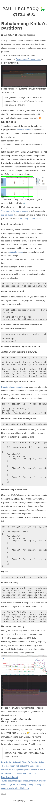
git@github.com (16, 252)
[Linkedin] (20, 15)
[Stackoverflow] (24, 15)
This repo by (6, 211)
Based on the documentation (13, 387)
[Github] (15, 15)
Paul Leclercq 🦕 (24, 9)
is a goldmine (7, 215)
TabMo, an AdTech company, (28, 59)
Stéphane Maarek (20, 211)
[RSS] (33, 15)
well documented (23, 130)
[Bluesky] (28, 15)
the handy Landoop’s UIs (30, 219)
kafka (4, 793)
